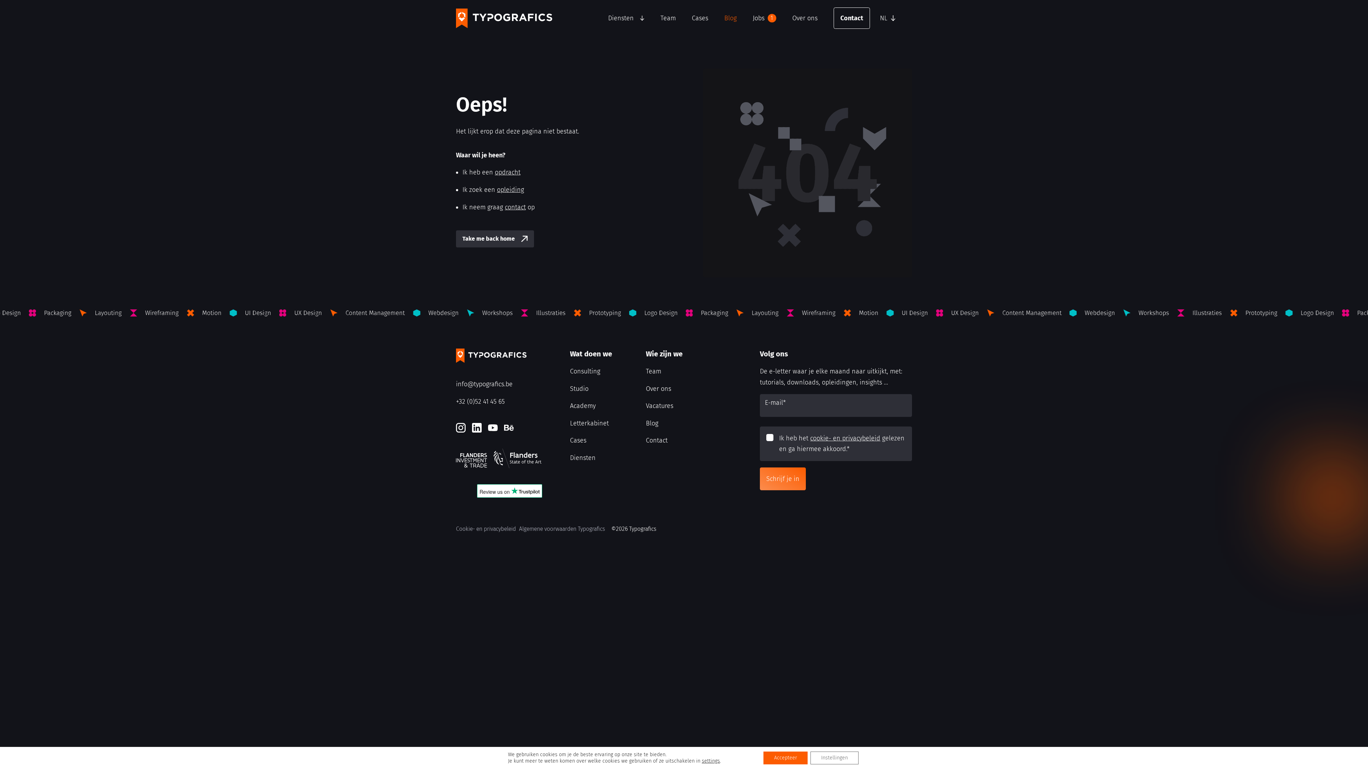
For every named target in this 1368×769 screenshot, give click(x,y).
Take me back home (488, 238)
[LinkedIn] (477, 428)
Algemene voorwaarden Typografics (562, 528)
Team (668, 18)
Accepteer (785, 758)
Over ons (805, 18)
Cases (700, 18)
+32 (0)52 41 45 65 (480, 402)
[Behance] (509, 428)
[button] (894, 18)
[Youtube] (493, 428)
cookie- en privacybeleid (845, 438)
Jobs (763, 18)
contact (515, 207)
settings (711, 761)
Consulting (585, 371)
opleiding (510, 190)
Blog (730, 18)
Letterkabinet (589, 423)
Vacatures (659, 406)
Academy (583, 406)
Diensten (621, 18)
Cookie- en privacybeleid (486, 528)
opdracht (507, 172)
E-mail (775, 403)
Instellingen (834, 758)
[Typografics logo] (504, 18)
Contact (851, 18)
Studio (579, 389)
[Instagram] (461, 428)
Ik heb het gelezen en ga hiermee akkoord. (842, 443)
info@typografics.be (484, 384)
